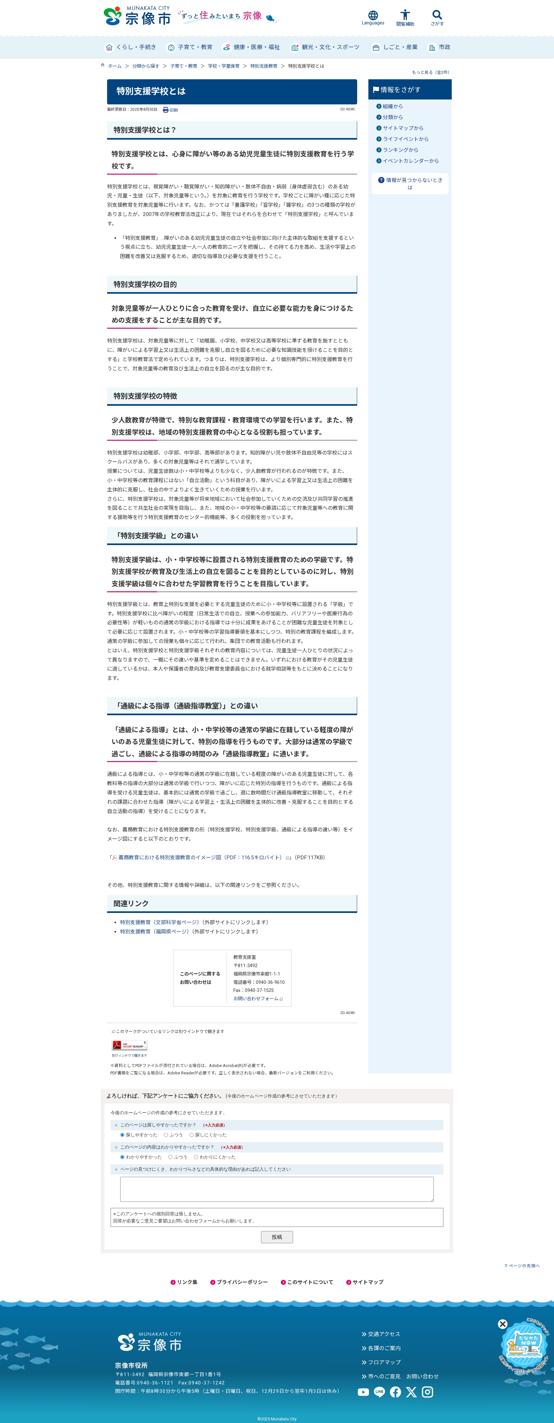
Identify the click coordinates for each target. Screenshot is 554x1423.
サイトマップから (403, 128)
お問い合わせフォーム (256, 999)
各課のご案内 (384, 1348)
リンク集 (186, 1282)
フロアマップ (384, 1362)
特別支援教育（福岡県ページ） (156, 932)
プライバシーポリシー (241, 1282)
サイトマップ (367, 1282)
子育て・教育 (183, 66)
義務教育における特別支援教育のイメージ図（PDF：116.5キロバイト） (201, 858)
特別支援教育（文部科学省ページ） (161, 922)
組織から (393, 106)
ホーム (115, 66)
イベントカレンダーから (411, 161)
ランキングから (401, 150)
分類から (393, 117)
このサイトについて (309, 1282)
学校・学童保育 (223, 66)
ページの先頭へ (524, 1265)
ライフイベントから (406, 139)
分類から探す (145, 66)
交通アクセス (383, 1334)
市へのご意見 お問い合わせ (403, 1376)
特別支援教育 (263, 66)
